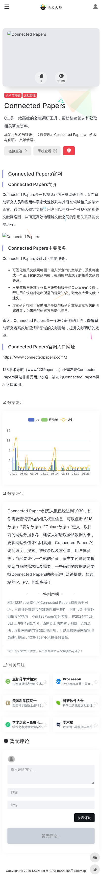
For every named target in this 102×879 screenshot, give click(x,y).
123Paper (38, 871)
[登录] (95, 7)
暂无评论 (19, 741)
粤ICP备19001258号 (60, 871)
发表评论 (84, 818)
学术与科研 (12, 95)
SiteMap (80, 871)
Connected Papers (69, 134)
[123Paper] (51, 7)
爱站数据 (30, 526)
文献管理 (30, 95)
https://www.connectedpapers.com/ (33, 357)
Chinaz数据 (56, 526)
